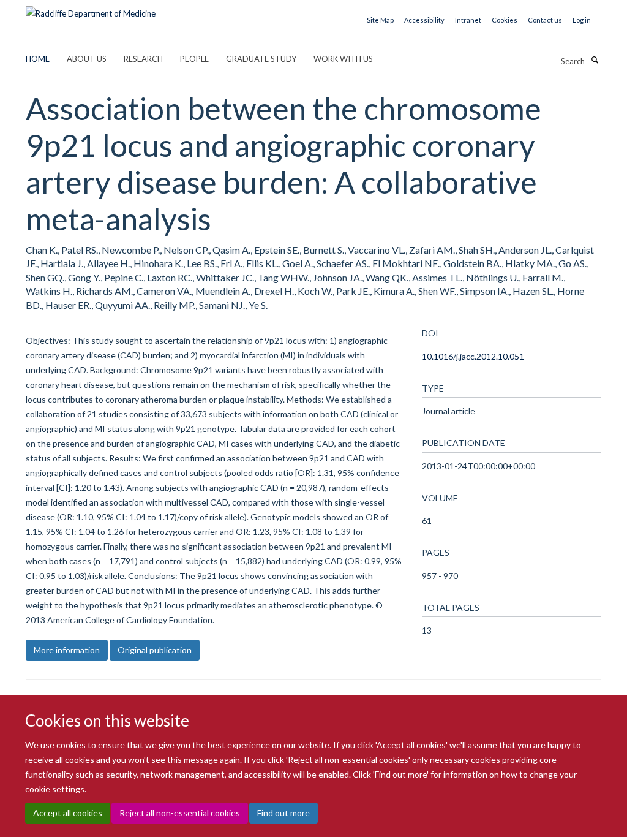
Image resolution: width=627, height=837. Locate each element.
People (194, 59)
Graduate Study (261, 59)
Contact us (545, 20)
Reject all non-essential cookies (179, 813)
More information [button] (67, 650)
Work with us (343, 59)
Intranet (468, 20)
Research (143, 59)
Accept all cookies (67, 813)
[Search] (594, 60)
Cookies (504, 20)
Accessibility (424, 20)
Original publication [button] (155, 650)
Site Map (380, 20)
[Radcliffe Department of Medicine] (91, 9)
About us (87, 59)
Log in (582, 20)
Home (38, 59)
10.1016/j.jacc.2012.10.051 (473, 356)
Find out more (283, 813)
